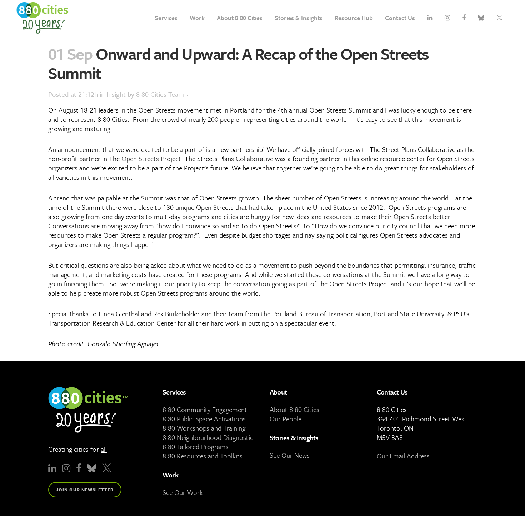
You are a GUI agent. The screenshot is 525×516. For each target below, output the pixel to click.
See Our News (290, 455)
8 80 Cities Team (160, 94)
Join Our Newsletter (85, 489)
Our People (285, 418)
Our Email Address (403, 456)
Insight (116, 94)
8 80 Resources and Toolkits (202, 456)
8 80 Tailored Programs (195, 446)
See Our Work (182, 492)
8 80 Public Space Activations (204, 418)
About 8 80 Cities (294, 409)
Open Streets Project (151, 158)
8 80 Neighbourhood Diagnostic (207, 437)
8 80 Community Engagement (204, 409)
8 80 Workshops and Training (203, 428)
